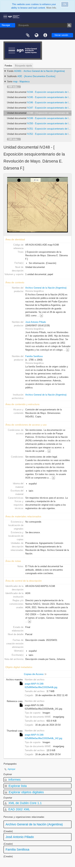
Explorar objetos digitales (26, 792)
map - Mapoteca (21, 81)
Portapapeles (27, 35)
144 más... (13, 139)
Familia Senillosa (34, 356)
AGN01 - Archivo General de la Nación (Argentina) (39, 71)
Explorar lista (17, 786)
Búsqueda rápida (23, 65)
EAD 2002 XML (19, 809)
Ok (64, 4)
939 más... (13, 86)
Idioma (36, 35)
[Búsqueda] (69, 25)
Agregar (11, 769)
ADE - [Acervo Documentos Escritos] (36, 76)
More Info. (51, 7)
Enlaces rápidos (45, 35)
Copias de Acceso (34, 674)
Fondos (8, 65)
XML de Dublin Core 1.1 (25, 803)
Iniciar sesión (61, 35)
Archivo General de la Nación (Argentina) (45, 287)
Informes (14, 779)
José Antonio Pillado (35, 322)
